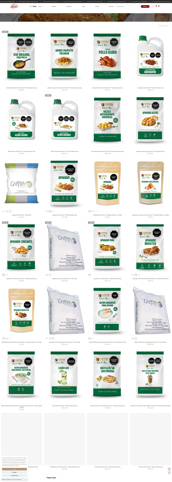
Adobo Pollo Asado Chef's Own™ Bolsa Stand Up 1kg (107, 88)
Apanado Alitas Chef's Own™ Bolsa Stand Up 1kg (150, 151)
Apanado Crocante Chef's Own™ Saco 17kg (64, 278)
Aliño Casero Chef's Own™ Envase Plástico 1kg (21, 151)
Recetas (97, 6)
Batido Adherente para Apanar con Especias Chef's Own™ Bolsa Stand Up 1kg (21, 406)
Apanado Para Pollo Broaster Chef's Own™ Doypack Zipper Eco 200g (21, 342)
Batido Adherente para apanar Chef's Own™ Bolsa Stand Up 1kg (107, 342)
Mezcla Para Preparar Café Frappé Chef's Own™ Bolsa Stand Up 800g (150, 405)
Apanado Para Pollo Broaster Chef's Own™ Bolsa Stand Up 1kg (150, 278)
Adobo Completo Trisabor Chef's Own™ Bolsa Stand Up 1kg (65, 88)
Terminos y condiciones (16, 479)
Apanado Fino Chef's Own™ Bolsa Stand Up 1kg (107, 278)
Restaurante (69, 6)
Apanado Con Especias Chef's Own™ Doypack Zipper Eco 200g (150, 215)
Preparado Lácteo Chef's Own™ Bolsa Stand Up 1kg (64, 470)
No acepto (14, 472)
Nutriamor (111, 6)
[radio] (3, 211)
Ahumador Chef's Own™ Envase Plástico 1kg (150, 88)
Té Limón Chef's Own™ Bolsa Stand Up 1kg (150, 470)
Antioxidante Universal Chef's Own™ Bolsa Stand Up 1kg (107, 151)
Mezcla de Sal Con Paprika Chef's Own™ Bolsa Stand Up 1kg (107, 405)
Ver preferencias (14, 475)
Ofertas (83, 6)
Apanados (54, 6)
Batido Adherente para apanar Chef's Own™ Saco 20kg (150, 342)
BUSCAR (145, 6)
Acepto (14, 469)
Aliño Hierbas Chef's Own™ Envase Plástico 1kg (64, 151)
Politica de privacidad (6, 479)
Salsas (39, 6)
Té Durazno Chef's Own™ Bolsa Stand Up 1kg (107, 470)
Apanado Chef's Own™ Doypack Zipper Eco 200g (107, 215)
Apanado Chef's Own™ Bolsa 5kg (21, 215)
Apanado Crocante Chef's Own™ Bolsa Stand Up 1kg (22, 278)
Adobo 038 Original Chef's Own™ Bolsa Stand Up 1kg (21, 88)
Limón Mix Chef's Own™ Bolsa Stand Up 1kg (64, 405)
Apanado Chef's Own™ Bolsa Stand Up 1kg (64, 215)
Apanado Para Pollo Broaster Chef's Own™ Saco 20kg (64, 342)
